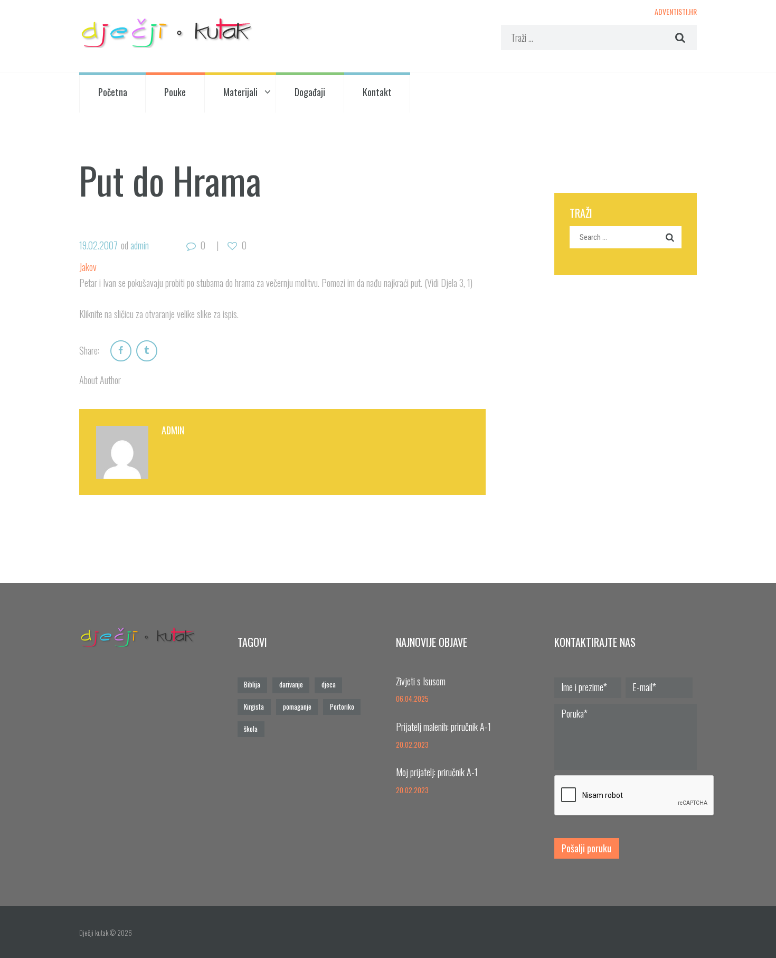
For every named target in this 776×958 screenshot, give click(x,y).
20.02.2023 (412, 745)
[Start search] (678, 37)
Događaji (310, 92)
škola (251, 729)
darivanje (291, 685)
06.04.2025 (412, 699)
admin (139, 245)
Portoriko (342, 707)
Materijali (240, 92)
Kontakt (377, 92)
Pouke (175, 92)
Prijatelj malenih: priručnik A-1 (443, 726)
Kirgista (254, 707)
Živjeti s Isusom (421, 681)
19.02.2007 (98, 245)
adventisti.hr (676, 11)
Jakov (88, 267)
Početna (112, 92)
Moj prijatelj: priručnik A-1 (437, 772)
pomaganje (297, 707)
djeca (328, 685)
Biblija (252, 685)
